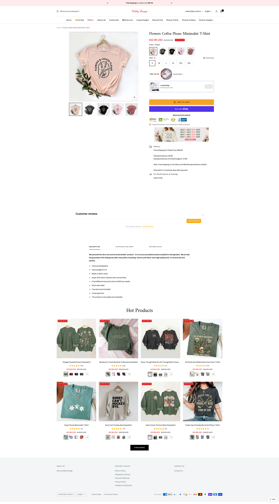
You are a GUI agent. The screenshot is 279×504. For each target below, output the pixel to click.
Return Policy (155, 247)
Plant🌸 (91, 20)
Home (59, 27)
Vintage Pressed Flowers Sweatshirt (76, 362)
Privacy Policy (120, 482)
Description (94, 247)
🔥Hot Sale (79, 20)
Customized (114, 20)
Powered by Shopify (111, 494)
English (207, 11)
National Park (157, 20)
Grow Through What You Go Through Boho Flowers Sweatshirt (160, 362)
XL (173, 63)
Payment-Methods (122, 478)
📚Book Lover (127, 20)
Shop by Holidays (189, 20)
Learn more (158, 178)
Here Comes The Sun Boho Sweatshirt (160, 425)
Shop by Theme (172, 20)
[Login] (216, 11)
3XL (189, 63)
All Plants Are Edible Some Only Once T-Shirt (202, 362)
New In (69, 20)
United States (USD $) (193, 11)
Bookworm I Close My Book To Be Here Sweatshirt (118, 362)
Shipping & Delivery (125, 247)
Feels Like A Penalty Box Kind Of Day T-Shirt (202, 425)
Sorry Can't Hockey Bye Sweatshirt (118, 425)
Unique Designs (142, 20)
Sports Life (101, 20)
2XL (181, 63)
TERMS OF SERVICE (123, 485)
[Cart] (221, 11)
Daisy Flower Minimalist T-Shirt (76, 425)
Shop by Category (206, 20)
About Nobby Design (65, 471)
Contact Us (178, 471)
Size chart (210, 58)
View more (139, 447)
